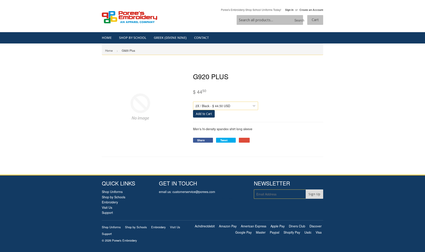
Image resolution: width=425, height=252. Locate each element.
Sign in (289, 10)
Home (107, 38)
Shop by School (132, 38)
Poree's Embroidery (124, 240)
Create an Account (311, 10)
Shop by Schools (113, 197)
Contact (201, 38)
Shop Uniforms (112, 191)
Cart (315, 20)
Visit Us (107, 207)
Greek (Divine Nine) (170, 38)
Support (107, 212)
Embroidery (110, 202)
